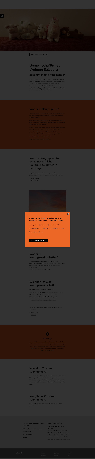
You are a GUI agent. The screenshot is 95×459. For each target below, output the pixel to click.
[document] (47, 229)
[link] (38, 240)
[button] (67, 214)
